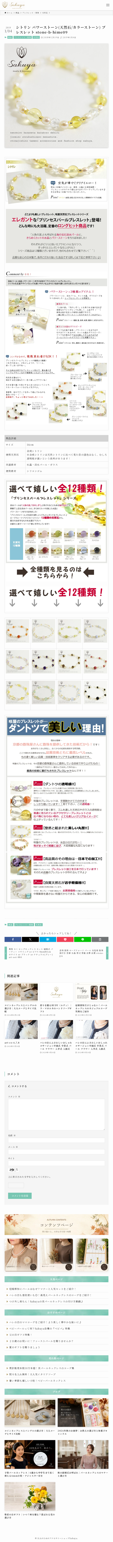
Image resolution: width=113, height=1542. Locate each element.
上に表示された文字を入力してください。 (30, 1176)
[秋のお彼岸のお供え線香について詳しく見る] (92, 1254)
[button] (13, 939)
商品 (10, 37)
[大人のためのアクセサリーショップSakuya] (13, 5)
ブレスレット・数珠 (22, 37)
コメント (14, 1096)
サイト (11, 1158)
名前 (12, 1135)
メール (13, 1146)
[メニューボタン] (108, 5)
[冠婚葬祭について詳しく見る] (21, 1254)
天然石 (36, 37)
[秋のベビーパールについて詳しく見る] (56, 1254)
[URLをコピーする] (100, 939)
